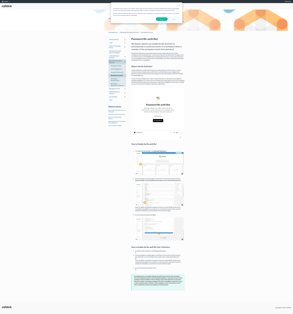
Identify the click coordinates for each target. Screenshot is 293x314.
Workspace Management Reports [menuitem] (117, 84)
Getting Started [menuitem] (113, 39)
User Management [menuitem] (116, 69)
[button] (125, 39)
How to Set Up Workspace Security (115, 118)
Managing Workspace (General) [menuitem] (115, 61)
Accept (162, 19)
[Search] (183, 21)
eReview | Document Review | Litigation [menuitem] (115, 51)
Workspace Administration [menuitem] (115, 79)
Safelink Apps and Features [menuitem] (114, 92)
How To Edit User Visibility (114, 125)
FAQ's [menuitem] (110, 100)
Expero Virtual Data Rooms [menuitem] (114, 46)
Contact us (288, 1)
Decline (174, 19)
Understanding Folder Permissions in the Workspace (117, 122)
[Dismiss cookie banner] (179, 6)
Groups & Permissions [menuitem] (117, 72)
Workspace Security (147, 32)
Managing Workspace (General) (129, 32)
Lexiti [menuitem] (110, 43)
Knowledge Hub (113, 32)
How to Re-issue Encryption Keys (116, 114)
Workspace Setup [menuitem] (116, 66)
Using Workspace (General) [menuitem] (114, 56)
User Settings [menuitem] (113, 97)
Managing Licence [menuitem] (114, 88)
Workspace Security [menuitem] (117, 75)
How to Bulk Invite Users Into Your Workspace (117, 111)
